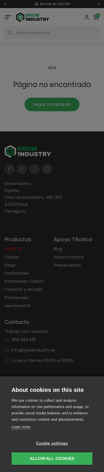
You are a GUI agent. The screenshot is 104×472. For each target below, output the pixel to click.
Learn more (21, 427)
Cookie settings (52, 443)
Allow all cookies (52, 458)
